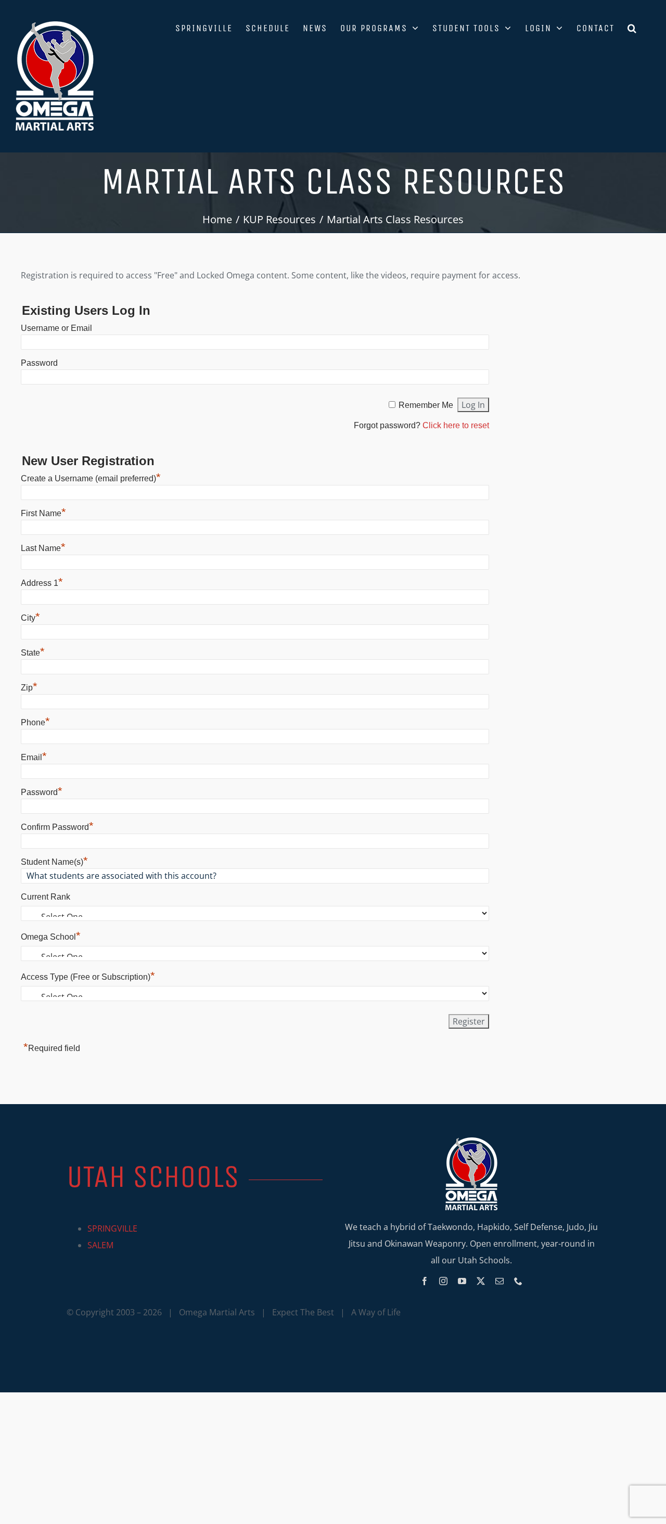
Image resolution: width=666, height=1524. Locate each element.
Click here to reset (455, 425)
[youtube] (462, 1281)
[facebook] (424, 1281)
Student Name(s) (54, 861)
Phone (35, 722)
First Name (43, 513)
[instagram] (443, 1281)
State (33, 652)
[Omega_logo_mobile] (471, 1141)
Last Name (43, 548)
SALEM (100, 1245)
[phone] (518, 1281)
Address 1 (42, 583)
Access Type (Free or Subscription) (88, 976)
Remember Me (426, 405)
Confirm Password (57, 827)
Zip (29, 687)
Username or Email (56, 328)
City (30, 617)
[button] (632, 27)
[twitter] (481, 1281)
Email (34, 757)
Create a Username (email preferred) (91, 478)
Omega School (51, 936)
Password (39, 362)
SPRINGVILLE (112, 1228)
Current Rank (45, 896)
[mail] (499, 1281)
